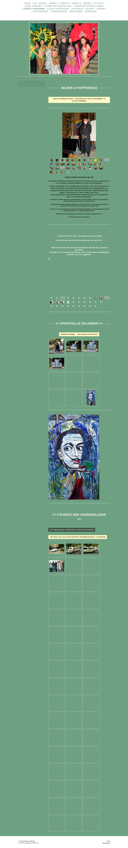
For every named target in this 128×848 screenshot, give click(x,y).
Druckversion (24, 841)
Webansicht (106, 843)
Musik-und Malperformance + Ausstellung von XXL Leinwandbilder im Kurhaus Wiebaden (79, 100)
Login (108, 841)
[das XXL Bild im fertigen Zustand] (90, 397)
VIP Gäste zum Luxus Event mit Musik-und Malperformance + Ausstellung (77, 537)
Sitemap (32, 841)
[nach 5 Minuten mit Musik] (73, 346)
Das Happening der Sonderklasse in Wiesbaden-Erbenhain (72, 530)
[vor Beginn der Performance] (56, 346)
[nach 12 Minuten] (90, 346)
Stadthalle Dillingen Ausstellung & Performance (79, 334)
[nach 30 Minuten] (56, 363)
